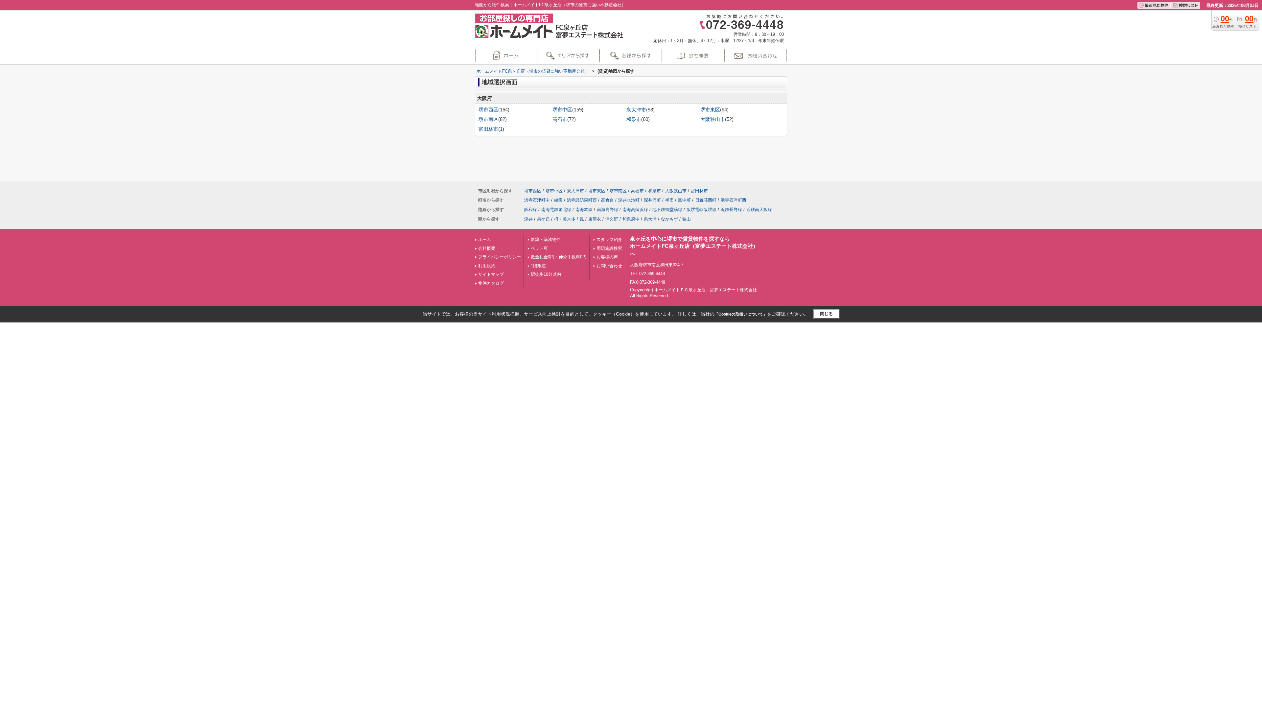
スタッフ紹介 (609, 239)
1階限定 (538, 265)
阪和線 (530, 209)
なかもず (669, 219)
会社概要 (486, 248)
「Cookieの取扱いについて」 (740, 314)
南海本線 (584, 209)
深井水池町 (629, 200)
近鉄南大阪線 (759, 209)
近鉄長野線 (731, 209)
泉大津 (650, 219)
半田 (669, 200)
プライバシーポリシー (499, 256)
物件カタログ (491, 283)
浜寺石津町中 (537, 200)
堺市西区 (488, 109)
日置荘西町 (705, 200)
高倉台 (607, 200)
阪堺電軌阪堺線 (701, 209)
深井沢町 (652, 200)
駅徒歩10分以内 (546, 274)
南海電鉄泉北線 (556, 209)
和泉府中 (631, 219)
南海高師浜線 (635, 209)
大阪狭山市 (712, 119)
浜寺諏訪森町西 (582, 200)
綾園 (558, 200)
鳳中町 (684, 200)
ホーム (484, 239)
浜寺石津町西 (733, 200)
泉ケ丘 (543, 219)
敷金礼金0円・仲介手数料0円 (559, 256)
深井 (528, 219)
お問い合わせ (609, 265)
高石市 (559, 119)
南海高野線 (607, 209)
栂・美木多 (564, 219)
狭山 (686, 219)
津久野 (611, 219)
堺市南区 (488, 119)
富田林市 (488, 129)
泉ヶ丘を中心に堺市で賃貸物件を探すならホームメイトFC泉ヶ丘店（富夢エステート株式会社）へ (694, 246)
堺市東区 (710, 109)
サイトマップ (491, 274)
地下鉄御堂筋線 (667, 209)
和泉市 (633, 119)
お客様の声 (607, 256)
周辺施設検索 (609, 248)
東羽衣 (594, 219)
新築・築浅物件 (546, 239)
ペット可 (539, 248)
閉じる (826, 313)
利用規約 (486, 265)
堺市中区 (562, 109)
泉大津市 (636, 109)
